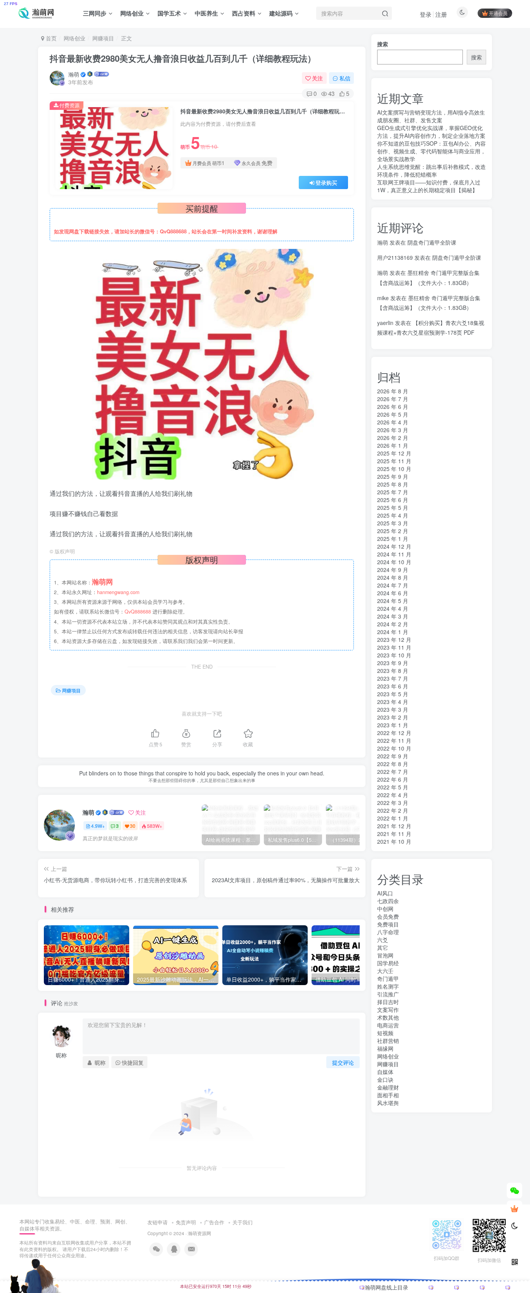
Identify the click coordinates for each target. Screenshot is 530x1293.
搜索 (382, 44)
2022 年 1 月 (392, 818)
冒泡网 (385, 955)
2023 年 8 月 (392, 670)
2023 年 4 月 (392, 702)
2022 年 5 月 (392, 787)
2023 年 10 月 (394, 655)
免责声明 (186, 1222)
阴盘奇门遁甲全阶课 (431, 242)
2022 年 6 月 (392, 779)
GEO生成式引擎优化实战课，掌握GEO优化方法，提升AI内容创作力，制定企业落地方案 (431, 131)
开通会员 (498, 13)
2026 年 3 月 (392, 430)
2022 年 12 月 (394, 733)
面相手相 (388, 1095)
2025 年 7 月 (392, 492)
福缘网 (385, 1048)
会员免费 (388, 916)
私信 (344, 78)
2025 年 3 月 (392, 523)
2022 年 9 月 (392, 756)
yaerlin (385, 323)
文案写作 (388, 1009)
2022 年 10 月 (394, 748)
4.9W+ (98, 825)
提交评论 (343, 1062)
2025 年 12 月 (394, 453)
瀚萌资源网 (199, 1233)
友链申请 (157, 1222)
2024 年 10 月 (394, 562)
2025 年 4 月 (392, 515)
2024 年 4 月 (392, 608)
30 (132, 825)
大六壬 (385, 971)
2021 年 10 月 (394, 841)
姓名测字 (388, 986)
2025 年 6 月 (392, 500)
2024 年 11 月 (394, 554)
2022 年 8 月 (392, 764)
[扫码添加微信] (514, 1190)
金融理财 (388, 1087)
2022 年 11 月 (394, 740)
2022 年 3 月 (392, 802)
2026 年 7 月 (392, 399)
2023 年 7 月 (392, 678)
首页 (50, 38)
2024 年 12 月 (394, 546)
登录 (425, 14)
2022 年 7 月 (392, 771)
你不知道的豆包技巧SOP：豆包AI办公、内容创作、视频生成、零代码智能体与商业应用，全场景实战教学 (431, 151)
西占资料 (243, 13)
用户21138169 (395, 257)
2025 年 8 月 (392, 484)
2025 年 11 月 (394, 461)
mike (383, 298)
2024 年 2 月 (392, 624)
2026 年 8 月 (392, 391)
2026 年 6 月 (392, 406)
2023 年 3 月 (392, 709)
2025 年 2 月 (392, 531)
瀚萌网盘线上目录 (386, 1287)
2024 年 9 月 (392, 570)
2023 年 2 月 (392, 717)
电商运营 (388, 1025)
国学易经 (388, 963)
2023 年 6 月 (392, 686)
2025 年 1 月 (392, 538)
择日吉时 (388, 1002)
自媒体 (385, 1072)
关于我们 (242, 1222)
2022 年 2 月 (392, 810)
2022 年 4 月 (392, 795)
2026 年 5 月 (392, 414)
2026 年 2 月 (392, 437)
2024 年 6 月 (392, 593)
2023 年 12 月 (394, 639)
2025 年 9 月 (392, 476)
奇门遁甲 (388, 978)
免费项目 (388, 924)
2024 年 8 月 (392, 577)
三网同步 (94, 13)
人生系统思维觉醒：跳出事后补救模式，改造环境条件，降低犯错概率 (431, 170)
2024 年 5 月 (392, 601)
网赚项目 (103, 38)
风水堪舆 (388, 1103)
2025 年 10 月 (394, 469)
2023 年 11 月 (394, 647)
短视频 (385, 1033)
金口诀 (385, 1079)
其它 (382, 947)
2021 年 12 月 (394, 826)
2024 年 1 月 (392, 632)
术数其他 (388, 1017)
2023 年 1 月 (392, 725)
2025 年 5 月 (392, 507)
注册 (441, 14)
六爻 (382, 940)
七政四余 (388, 901)
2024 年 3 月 (392, 616)
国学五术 (169, 13)
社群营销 (388, 1040)
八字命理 (388, 932)
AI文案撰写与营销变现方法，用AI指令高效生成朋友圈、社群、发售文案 (431, 116)
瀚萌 (73, 74)
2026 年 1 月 (392, 445)
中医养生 (206, 13)
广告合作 (214, 1222)
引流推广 (388, 994)
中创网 (385, 908)
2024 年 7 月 (392, 585)
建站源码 (281, 13)
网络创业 (132, 13)
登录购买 (326, 182)
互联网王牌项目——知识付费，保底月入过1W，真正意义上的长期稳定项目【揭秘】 (428, 186)
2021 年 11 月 (394, 834)
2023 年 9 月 (392, 663)
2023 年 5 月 (392, 694)
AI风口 (385, 893)
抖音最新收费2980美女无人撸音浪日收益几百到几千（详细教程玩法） (183, 58)
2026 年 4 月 (392, 422)
